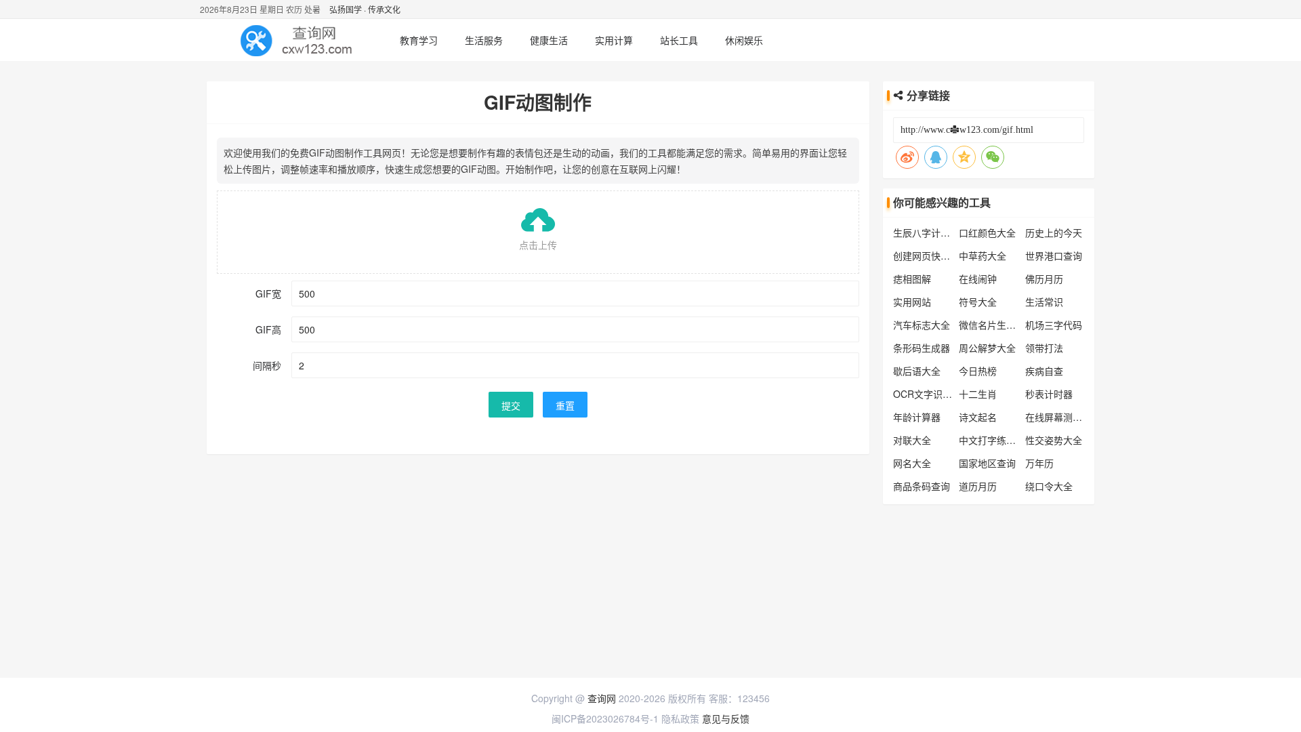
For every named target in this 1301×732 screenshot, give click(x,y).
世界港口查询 (1053, 255)
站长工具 (679, 40)
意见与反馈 (725, 718)
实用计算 (614, 40)
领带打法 (1044, 347)
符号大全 (978, 301)
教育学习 (419, 40)
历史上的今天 (1053, 232)
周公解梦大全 (987, 347)
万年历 (1039, 463)
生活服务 (484, 40)
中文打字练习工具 (997, 440)
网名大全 (912, 463)
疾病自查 (1044, 371)
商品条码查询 (921, 486)
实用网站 (912, 301)
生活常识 (1044, 301)
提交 (510, 405)
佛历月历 (1044, 278)
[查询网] (298, 40)
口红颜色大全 (987, 232)
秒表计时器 (1049, 394)
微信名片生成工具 (997, 324)
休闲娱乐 (744, 40)
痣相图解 (912, 278)
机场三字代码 (1053, 324)
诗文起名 (978, 417)
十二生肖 (978, 394)
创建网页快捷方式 (931, 255)
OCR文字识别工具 (932, 394)
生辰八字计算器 (926, 232)
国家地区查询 (987, 463)
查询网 (601, 698)
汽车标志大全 (921, 324)
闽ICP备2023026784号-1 (605, 718)
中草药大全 (982, 255)
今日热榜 (978, 371)
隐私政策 (680, 718)
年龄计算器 (917, 417)
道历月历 (978, 486)
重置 (565, 405)
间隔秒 (267, 365)
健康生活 (549, 40)
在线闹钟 (978, 278)
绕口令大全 (1049, 486)
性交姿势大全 (1053, 440)
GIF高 (268, 329)
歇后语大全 (917, 371)
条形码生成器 (921, 347)
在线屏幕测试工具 (1063, 417)
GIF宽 (268, 293)
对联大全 (912, 440)
